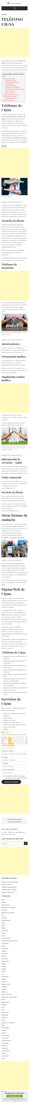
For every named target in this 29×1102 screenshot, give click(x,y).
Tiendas (3, 1053)
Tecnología (4, 1043)
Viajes (3, 1058)
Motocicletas (5, 1002)
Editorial (4, 956)
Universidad (5, 1056)
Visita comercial (10, 91)
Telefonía (4, 1045)
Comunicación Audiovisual (9, 941)
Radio (3, 1025)
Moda (3, 999)
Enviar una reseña (11, 782)
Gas (2, 974)
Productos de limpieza (8, 1022)
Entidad (3, 969)
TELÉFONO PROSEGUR (14, 819)
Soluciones (4, 1038)
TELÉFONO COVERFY (14, 822)
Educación (4, 958)
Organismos (5, 1012)
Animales (4, 910)
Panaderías (4, 1015)
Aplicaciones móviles (8, 912)
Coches (3, 933)
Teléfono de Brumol (7, 892)
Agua (3, 900)
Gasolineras (5, 976)
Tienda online (5, 1051)
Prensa (3, 1020)
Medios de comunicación (9, 997)
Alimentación (5, 905)
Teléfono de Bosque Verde (9, 882)
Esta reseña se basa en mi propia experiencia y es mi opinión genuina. (16, 777)
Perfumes (4, 1017)
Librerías (4, 987)
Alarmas (3, 902)
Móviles (3, 1005)
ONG (3, 1010)
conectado (19, 832)
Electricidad (5, 961)
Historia (3, 982)
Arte (2, 915)
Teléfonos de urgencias (12, 82)
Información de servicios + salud (15, 89)
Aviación (4, 918)
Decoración (5, 948)
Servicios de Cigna (9, 100)
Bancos (3, 923)
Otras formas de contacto (11, 94)
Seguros (4, 14)
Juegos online (5, 984)
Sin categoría (5, 1035)
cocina (3, 935)
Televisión (4, 1048)
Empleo (3, 964)
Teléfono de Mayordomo (9, 887)
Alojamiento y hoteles (8, 907)
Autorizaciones (10, 84)
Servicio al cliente (11, 92)
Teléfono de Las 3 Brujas (9, 890)
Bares (3, 925)
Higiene (3, 979)
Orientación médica (11, 85)
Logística (4, 989)
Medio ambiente (6, 994)
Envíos (3, 971)
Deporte (4, 951)
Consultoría (5, 943)
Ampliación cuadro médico (13, 87)
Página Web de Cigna (10, 96)
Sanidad (3, 1030)
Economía (4, 953)
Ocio (2, 1007)
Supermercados (6, 1040)
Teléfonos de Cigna (9, 78)
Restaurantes (5, 1028)
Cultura (3, 946)
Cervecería (4, 930)
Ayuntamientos (6, 920)
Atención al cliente (11, 80)
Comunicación (5, 938)
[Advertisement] (14, 42)
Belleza (3, 928)
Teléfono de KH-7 (7, 884)
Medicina (4, 992)
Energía (3, 966)
